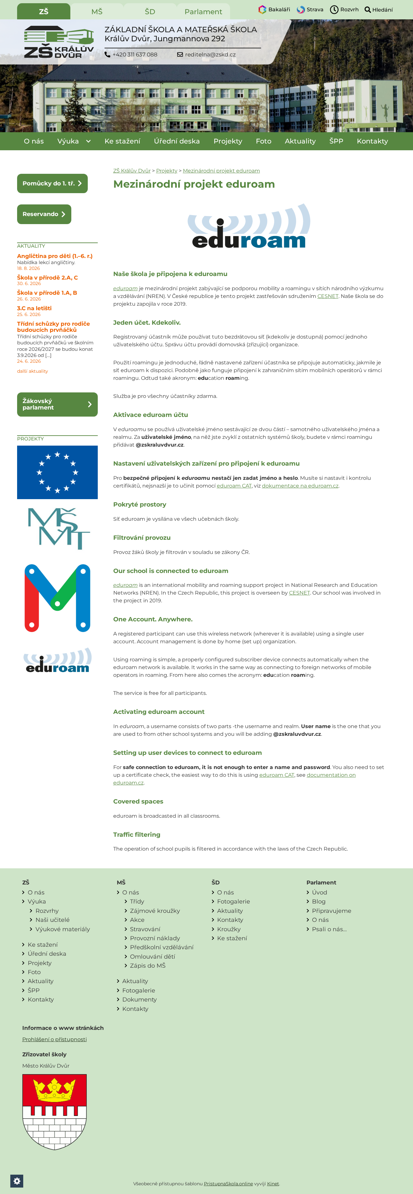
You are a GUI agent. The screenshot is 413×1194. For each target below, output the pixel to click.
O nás (34, 141)
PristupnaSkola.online (228, 1184)
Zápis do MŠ (148, 965)
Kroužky (229, 929)
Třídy (137, 901)
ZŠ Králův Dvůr (132, 171)
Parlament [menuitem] (203, 11)
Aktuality (300, 141)
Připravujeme (331, 910)
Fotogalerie (138, 990)
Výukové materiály (62, 929)
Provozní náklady (155, 938)
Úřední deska (177, 141)
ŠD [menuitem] (150, 11)
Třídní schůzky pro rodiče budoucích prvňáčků (53, 327)
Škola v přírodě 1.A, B (47, 293)
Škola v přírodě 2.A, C (47, 277)
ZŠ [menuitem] (43, 11)
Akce (137, 919)
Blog (319, 901)
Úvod (319, 892)
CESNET (327, 296)
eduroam (125, 288)
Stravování (145, 929)
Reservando (40, 214)
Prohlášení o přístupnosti (54, 1039)
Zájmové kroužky (155, 910)
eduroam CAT (234, 486)
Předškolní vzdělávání (162, 947)
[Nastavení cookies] (16, 1181)
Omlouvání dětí (152, 956)
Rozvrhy (47, 910)
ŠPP (336, 141)
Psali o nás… (329, 929)
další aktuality (32, 371)
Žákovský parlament (38, 404)
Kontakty (372, 141)
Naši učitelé (52, 919)
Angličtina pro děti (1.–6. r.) (55, 256)
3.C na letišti (34, 308)
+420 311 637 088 (135, 55)
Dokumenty (139, 999)
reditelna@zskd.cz (210, 55)
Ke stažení (122, 141)
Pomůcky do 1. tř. (49, 183)
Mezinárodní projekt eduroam (221, 171)
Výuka (68, 141)
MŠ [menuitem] (97, 11)
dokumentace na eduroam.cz (300, 486)
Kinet (273, 1184)
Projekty (228, 141)
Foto (263, 141)
